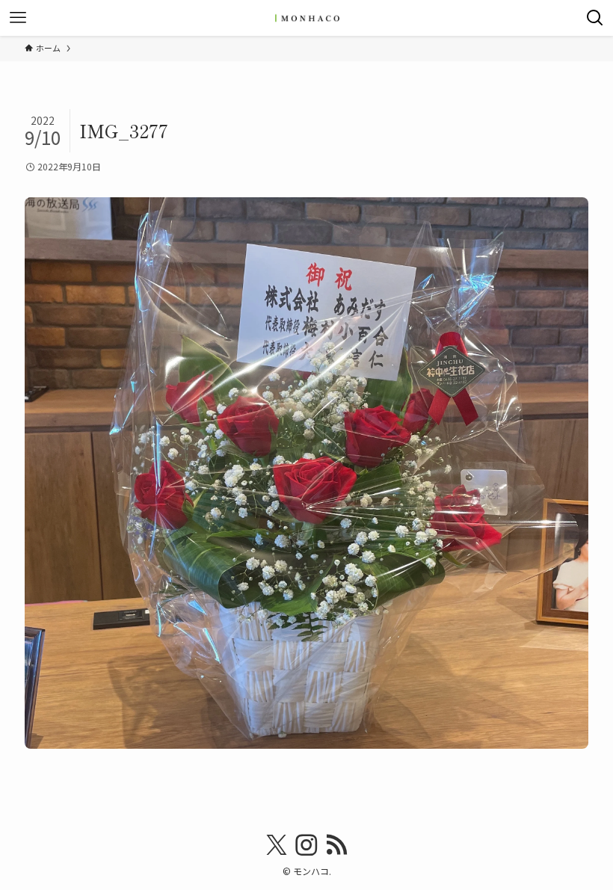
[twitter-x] (276, 845)
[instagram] (306, 845)
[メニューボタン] (18, 18)
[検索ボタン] (595, 18)
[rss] (336, 845)
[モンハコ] (306, 18)
